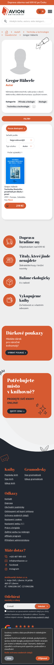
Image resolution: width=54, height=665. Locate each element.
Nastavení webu (14, 523)
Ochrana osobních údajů (17, 515)
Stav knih (9, 479)
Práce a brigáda (12, 527)
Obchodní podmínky (14, 507)
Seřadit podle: (12, 135)
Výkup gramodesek (33, 479)
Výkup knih (10, 483)
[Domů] (7, 32)
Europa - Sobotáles (17, 197)
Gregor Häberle (10, 186)
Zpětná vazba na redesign (17, 532)
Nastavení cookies (13, 519)
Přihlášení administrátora (17, 540)
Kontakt (8, 499)
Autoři (17, 32)
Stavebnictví (11, 35)
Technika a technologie (38, 32)
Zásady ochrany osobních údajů (36, 617)
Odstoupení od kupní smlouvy (19, 511)
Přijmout (42, 658)
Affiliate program (13, 536)
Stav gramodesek (32, 475)
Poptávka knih (11, 475)
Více (9, 658)
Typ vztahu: (11, 146)
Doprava (9, 503)
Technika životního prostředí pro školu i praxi (13, 191)
